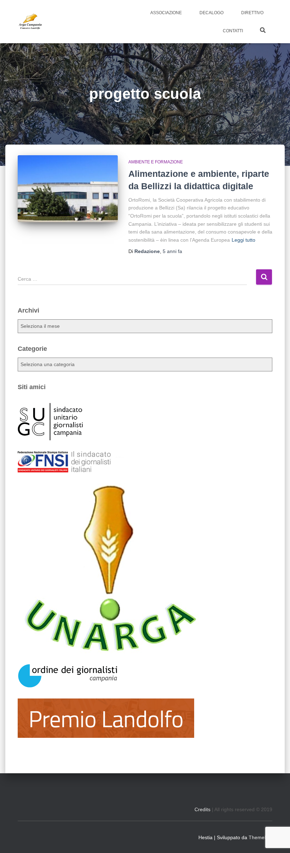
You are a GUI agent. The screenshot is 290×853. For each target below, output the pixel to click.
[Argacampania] (30, 21)
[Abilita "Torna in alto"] (276, 839)
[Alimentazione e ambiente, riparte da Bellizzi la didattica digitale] (68, 188)
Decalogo (211, 12)
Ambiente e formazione (155, 161)
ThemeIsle (260, 837)
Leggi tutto (243, 240)
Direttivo (252, 12)
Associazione (166, 12)
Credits (202, 809)
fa (172, 251)
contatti (233, 30)
